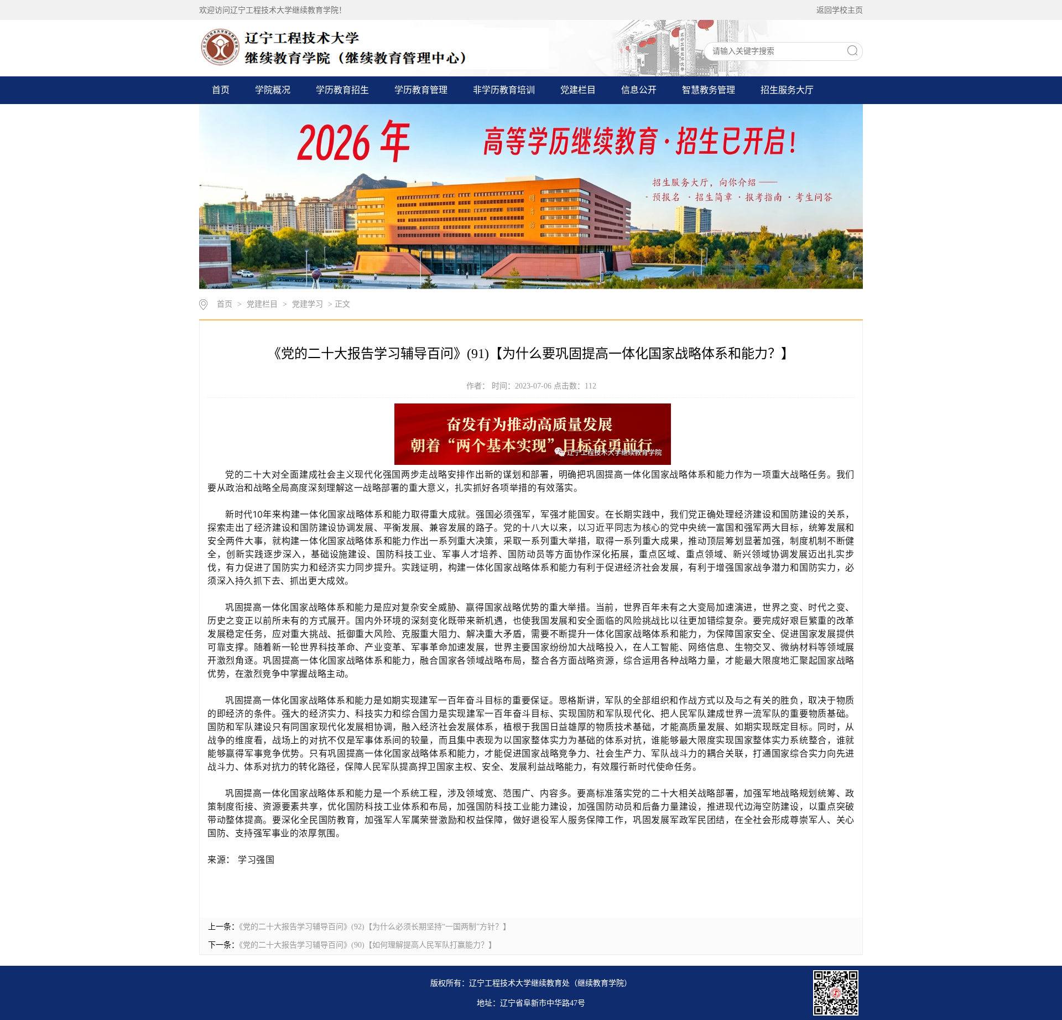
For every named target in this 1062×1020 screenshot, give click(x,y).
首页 (221, 90)
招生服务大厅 (787, 90)
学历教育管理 (420, 90)
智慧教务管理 (708, 90)
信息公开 (639, 90)
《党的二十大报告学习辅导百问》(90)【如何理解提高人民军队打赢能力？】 (367, 945)
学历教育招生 (342, 90)
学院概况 (272, 90)
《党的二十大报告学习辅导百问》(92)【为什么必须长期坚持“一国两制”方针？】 (375, 927)
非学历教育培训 (504, 90)
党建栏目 (578, 90)
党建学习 (307, 304)
